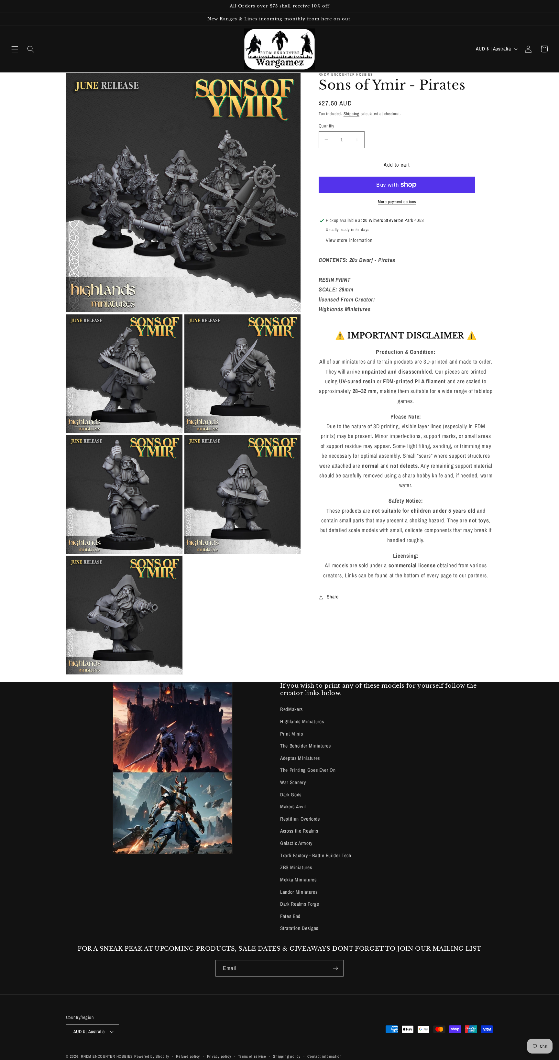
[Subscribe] (335, 968)
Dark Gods (290, 794)
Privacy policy (219, 1056)
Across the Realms (299, 830)
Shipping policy (287, 1056)
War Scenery (293, 782)
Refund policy (188, 1056)
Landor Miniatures (298, 892)
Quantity (326, 126)
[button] (15, 49)
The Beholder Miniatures (305, 745)
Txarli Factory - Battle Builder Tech (315, 855)
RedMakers (291, 709)
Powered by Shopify (151, 1056)
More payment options (397, 201)
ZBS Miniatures (296, 867)
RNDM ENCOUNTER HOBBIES (107, 1056)
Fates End (290, 916)
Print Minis (291, 733)
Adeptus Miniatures (300, 758)
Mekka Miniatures (298, 879)
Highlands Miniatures (302, 721)
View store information (349, 240)
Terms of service (252, 1056)
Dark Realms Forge (299, 904)
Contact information (324, 1056)
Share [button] (332, 597)
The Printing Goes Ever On (308, 770)
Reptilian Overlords (300, 818)
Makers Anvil (293, 806)
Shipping (351, 113)
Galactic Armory (296, 843)
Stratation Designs (299, 928)
